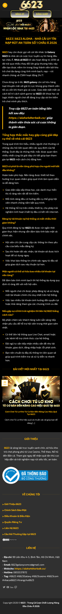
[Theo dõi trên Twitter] (4, 587)
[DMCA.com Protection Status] (9, 539)
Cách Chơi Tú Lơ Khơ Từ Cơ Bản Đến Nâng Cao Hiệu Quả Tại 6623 (31, 413)
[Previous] (2, 401)
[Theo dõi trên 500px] (11, 587)
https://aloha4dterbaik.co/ (27, 117)
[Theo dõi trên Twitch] (16, 587)
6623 (6, 447)
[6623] (31, 5)
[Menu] (5, 5)
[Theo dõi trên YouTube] (8, 587)
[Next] (59, 401)
